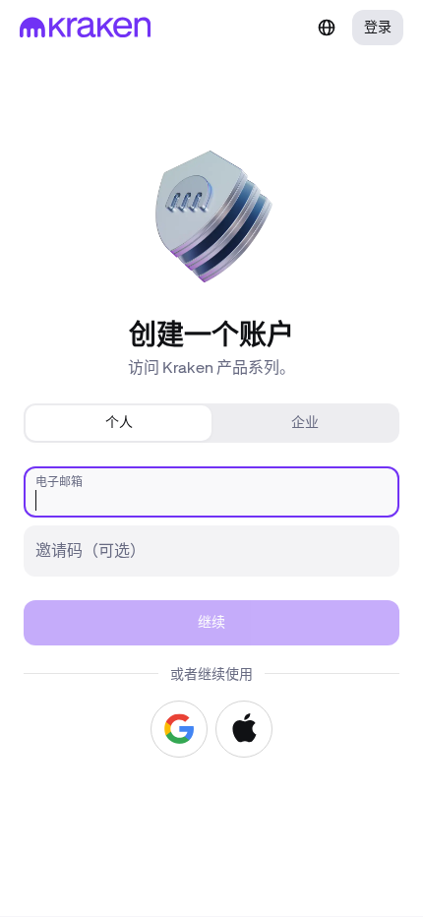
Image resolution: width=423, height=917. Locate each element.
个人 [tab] (119, 423)
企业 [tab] (305, 423)
